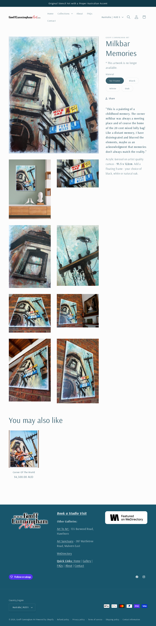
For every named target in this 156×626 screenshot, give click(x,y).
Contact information (131, 619)
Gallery (87, 561)
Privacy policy (79, 619)
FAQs (60, 565)
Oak (129, 89)
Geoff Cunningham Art (26, 619)
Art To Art (63, 529)
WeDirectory (64, 553)
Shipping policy (112, 619)
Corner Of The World (24, 472)
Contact (79, 565)
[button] (65, 13)
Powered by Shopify (45, 619)
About (68, 565)
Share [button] (112, 98)
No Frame (116, 81)
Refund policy (63, 619)
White (114, 89)
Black (134, 81)
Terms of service (95, 619)
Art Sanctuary (65, 541)
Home (68, 561)
